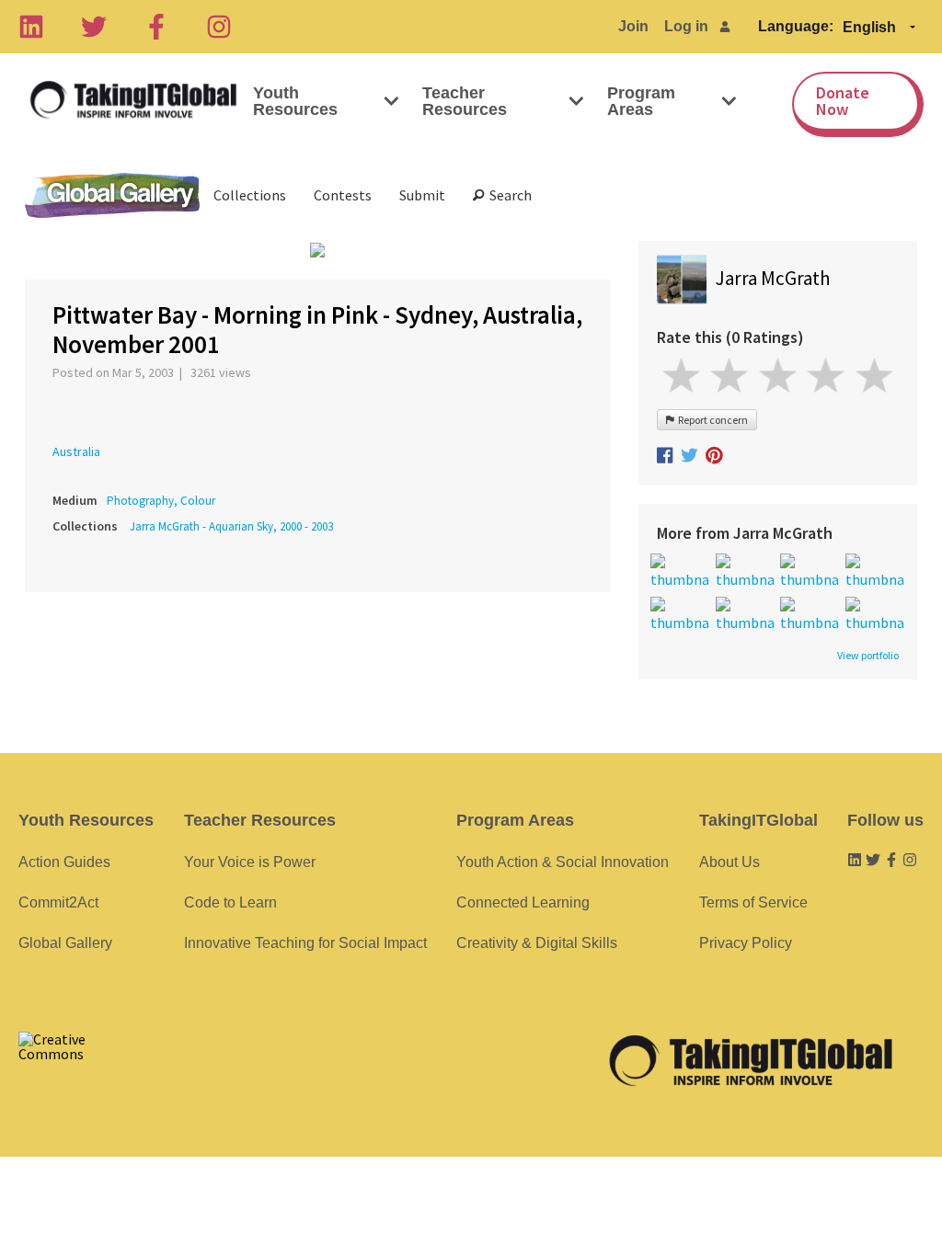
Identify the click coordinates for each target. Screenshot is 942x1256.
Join (633, 26)
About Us (729, 862)
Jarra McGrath (773, 278)
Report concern (711, 420)
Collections (249, 195)
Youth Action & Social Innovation (562, 862)
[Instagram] (219, 27)
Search (508, 195)
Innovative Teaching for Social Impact (305, 943)
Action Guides (64, 862)
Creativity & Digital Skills (536, 943)
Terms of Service (753, 902)
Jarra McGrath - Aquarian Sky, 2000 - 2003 (231, 526)
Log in (686, 26)
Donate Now (842, 101)
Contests (343, 195)
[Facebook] (156, 27)
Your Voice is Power (250, 862)
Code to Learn (230, 902)
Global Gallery (112, 195)
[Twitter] (94, 27)
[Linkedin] (31, 27)
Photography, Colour (161, 500)
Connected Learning (523, 902)
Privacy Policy (745, 943)
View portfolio (868, 655)
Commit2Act (58, 902)
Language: (795, 26)
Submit (422, 195)
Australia (76, 451)
